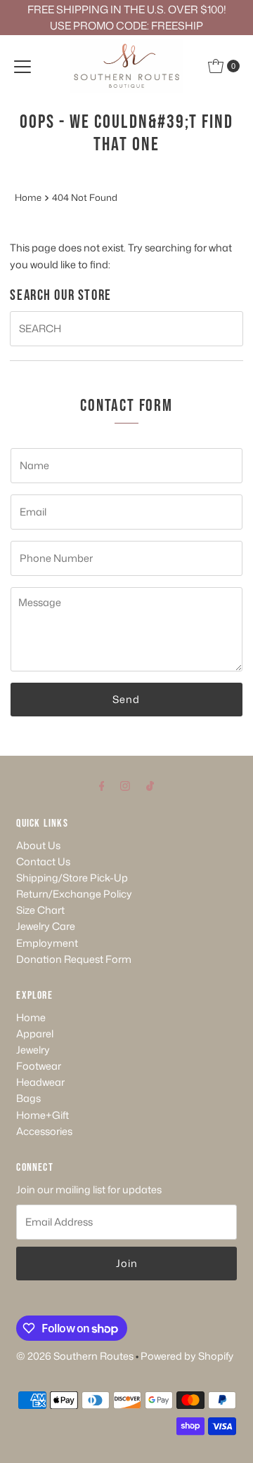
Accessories (44, 1131)
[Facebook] (102, 785)
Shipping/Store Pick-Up (72, 877)
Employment (47, 943)
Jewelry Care (45, 926)
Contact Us (43, 861)
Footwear (38, 1065)
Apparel (34, 1033)
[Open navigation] (22, 66)
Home (28, 197)
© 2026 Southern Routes (75, 1356)
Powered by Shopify (187, 1356)
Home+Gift (42, 1115)
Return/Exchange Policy (74, 893)
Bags (28, 1098)
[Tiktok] (150, 785)
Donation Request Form (73, 959)
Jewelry (33, 1049)
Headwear (40, 1082)
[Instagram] (125, 785)
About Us (38, 845)
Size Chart (40, 910)
